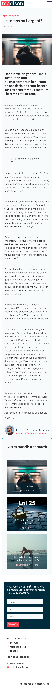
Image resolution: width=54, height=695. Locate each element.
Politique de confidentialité (34, 684)
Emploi (28, 527)
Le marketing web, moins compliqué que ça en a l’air (27, 558)
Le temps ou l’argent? (27, 486)
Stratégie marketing (28, 564)
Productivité (12, 15)
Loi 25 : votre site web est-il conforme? (27, 521)
